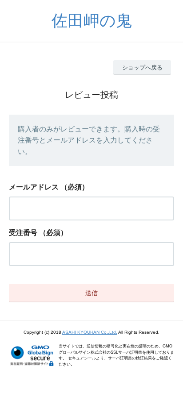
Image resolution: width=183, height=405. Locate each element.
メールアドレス (34, 187)
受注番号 (23, 232)
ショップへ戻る (142, 67)
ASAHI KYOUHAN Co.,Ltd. (89, 332)
